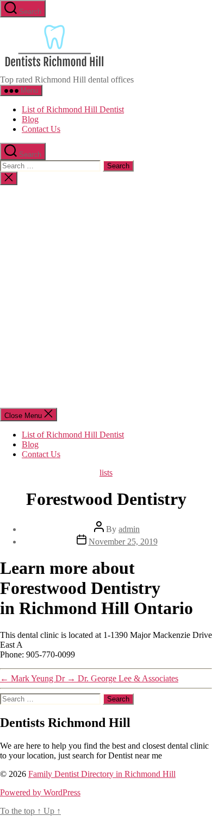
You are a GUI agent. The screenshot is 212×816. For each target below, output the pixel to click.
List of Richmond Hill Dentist (73, 109)
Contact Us (41, 129)
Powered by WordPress (40, 792)
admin (129, 529)
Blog (30, 119)
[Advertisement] (106, 296)
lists (106, 472)
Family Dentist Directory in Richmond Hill (102, 774)
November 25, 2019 (123, 541)
